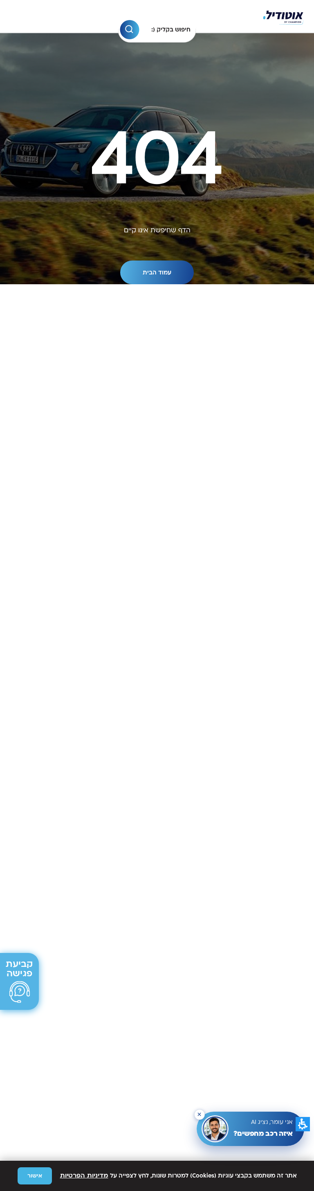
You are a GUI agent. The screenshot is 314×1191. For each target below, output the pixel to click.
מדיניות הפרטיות (84, 1175)
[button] (129, 29)
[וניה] (282, 17)
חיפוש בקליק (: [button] (171, 30)
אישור (34, 1176)
